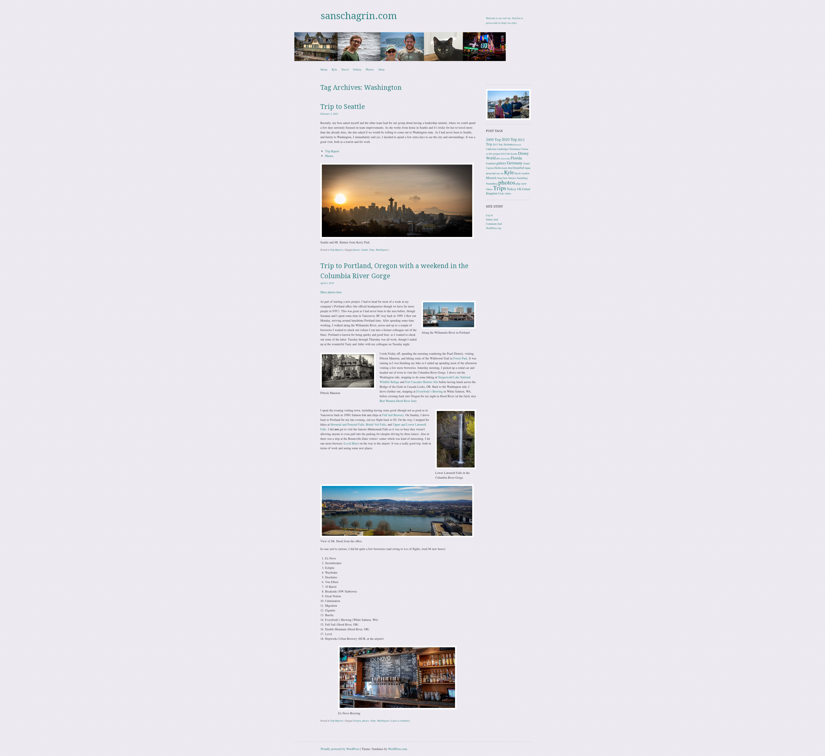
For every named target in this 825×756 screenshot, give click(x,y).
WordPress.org (493, 228)
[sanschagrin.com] (412, 46)
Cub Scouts (511, 153)
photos (356, 249)
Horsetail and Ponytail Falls (347, 424)
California (491, 149)
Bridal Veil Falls (376, 424)
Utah (501, 193)
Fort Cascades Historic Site (421, 382)
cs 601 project (493, 153)
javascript (491, 173)
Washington (382, 249)
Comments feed (494, 223)
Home (324, 69)
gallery (501, 162)
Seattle (364, 249)
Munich (491, 178)
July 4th (499, 173)
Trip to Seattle (342, 106)
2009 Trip (493, 139)
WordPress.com (397, 749)
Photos (370, 69)
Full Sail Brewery (393, 415)
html (510, 168)
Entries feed (492, 219)
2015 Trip (498, 144)
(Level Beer (350, 443)
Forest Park (460, 358)
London (525, 173)
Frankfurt (491, 163)
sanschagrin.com (359, 15)
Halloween (501, 168)
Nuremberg (492, 183)
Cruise (524, 149)
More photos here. (331, 292)
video (507, 193)
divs (498, 158)
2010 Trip (509, 139)
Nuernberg (522, 178)
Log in (489, 215)
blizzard (517, 144)
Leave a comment (400, 720)
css (503, 153)
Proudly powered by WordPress (340, 749)
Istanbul (518, 167)
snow (524, 183)
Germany (514, 163)
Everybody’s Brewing (429, 391)
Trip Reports (336, 249)
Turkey (511, 189)
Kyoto (518, 173)
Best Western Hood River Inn (397, 401)
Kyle (334, 69)
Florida (516, 157)
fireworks (505, 158)
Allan (381, 69)
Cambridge (502, 149)
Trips (371, 249)
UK (519, 189)
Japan (527, 168)
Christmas (514, 149)
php (518, 183)
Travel (345, 69)
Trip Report (332, 151)
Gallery (357, 69)
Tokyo (489, 189)
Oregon (357, 720)
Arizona (508, 144)
